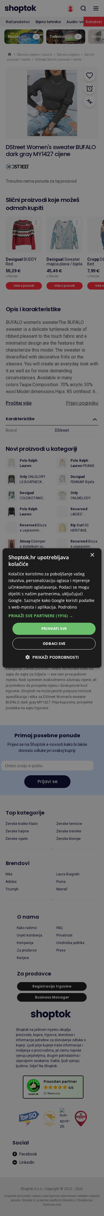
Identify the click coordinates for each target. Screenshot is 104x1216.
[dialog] (52, 608)
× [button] (92, 555)
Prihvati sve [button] (54, 628)
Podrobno (67, 607)
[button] (52, 615)
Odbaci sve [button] (54, 643)
